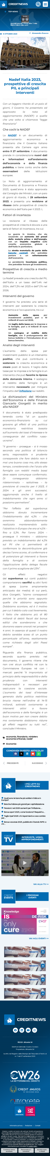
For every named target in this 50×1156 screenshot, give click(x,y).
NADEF (12, 135)
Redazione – (30, 1125)
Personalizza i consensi (26, 1150)
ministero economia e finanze (22, 738)
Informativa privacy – (17, 1125)
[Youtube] (28, 1030)
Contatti (37, 1125)
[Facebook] (15, 1030)
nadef (29, 739)
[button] (38, 4)
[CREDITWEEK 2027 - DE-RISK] (25, 921)
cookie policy (32, 1146)
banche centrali (18, 253)
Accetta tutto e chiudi (42, 1150)
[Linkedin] (21, 1030)
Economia (11, 744)
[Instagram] (34, 1030)
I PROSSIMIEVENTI (32, 896)
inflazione (25, 391)
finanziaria (22, 737)
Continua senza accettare (9, 1150)
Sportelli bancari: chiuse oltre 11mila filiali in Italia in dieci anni (23, 24)
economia (11, 737)
